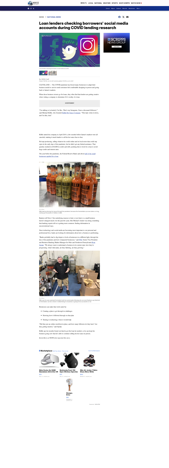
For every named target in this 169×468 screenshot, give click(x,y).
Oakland (118, 8)
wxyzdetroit (29, 8)
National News (54, 17)
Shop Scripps (124, 3)
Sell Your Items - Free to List (60, 351)
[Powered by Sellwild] (97, 404)
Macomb (124, 8)
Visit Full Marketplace (94, 350)
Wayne (113, 8)
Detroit (108, 8)
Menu (83, 3)
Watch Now (136, 3)
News (41, 17)
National (98, 3)
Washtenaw (132, 8)
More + (138, 8)
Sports (115, 3)
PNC (80, 240)
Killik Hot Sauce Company (71, 113)
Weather (106, 3)
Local (90, 3)
